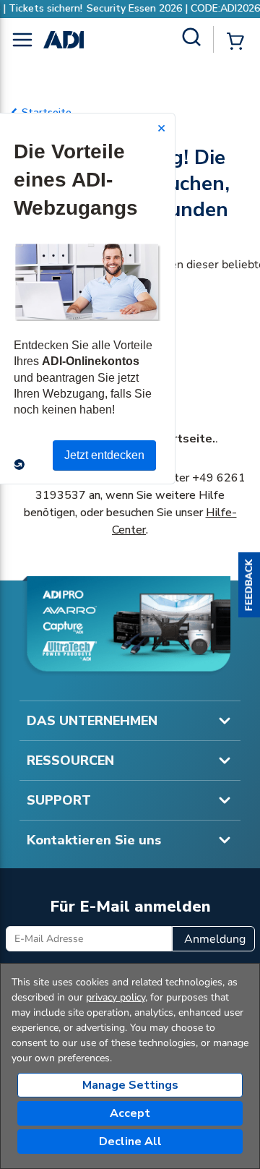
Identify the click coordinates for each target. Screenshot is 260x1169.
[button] (249, 584)
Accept (130, 1113)
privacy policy (115, 997)
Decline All (130, 1141)
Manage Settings (130, 1085)
